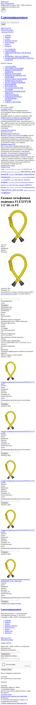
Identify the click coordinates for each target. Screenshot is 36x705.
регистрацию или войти (9, 294)
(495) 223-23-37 (6, 28)
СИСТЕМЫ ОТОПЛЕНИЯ (14, 68)
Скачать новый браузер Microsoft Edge (14, 703)
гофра (3, 169)
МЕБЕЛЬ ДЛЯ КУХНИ (13, 74)
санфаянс (6, 192)
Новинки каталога (11, 40)
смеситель (29, 174)
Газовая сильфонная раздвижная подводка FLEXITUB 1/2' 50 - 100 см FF (15, 580)
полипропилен (28, 187)
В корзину (5, 305)
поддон (24, 177)
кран (12, 180)
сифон (20, 187)
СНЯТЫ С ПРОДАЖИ (13, 102)
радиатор (10, 172)
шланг (7, 179)
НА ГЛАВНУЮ (10, 49)
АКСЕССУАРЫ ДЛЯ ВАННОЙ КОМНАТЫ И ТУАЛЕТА (16, 80)
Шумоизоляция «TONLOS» (10, 133)
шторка (19, 174)
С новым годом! (6, 109)
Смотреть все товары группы (11, 603)
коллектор (14, 177)
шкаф (33, 190)
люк (15, 169)
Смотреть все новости (8, 130)
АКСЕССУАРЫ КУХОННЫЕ (15, 82)
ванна (18, 169)
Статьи (7, 39)
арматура (12, 187)
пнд (7, 185)
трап (8, 187)
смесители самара (17, 185)
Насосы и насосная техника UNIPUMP (14, 155)
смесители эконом (22, 180)
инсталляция (11, 182)
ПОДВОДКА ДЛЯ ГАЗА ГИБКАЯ (17, 56)
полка (22, 169)
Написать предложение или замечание (14, 696)
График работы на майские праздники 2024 (15, 118)
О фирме (8, 35)
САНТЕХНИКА (10, 51)
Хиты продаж (9, 42)
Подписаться (6, 654)
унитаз (28, 185)
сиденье (12, 174)
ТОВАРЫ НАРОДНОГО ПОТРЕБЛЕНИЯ (13, 97)
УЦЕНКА (8, 100)
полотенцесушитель (26, 182)
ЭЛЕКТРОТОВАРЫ (12, 95)
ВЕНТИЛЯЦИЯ (10, 84)
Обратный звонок (7, 30)
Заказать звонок (6, 669)
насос (20, 177)
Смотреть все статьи (8, 165)
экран (26, 190)
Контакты (8, 46)
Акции (7, 44)
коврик (4, 182)
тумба (17, 182)
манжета (30, 190)
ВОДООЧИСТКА (11, 86)
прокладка (30, 177)
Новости (8, 37)
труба (3, 185)
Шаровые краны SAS (8, 144)
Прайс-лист (9, 631)
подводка (6, 177)
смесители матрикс (9, 169)
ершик (4, 187)
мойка (2, 180)
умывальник (17, 172)
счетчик (17, 187)
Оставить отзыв (6, 694)
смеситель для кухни (12, 190)
